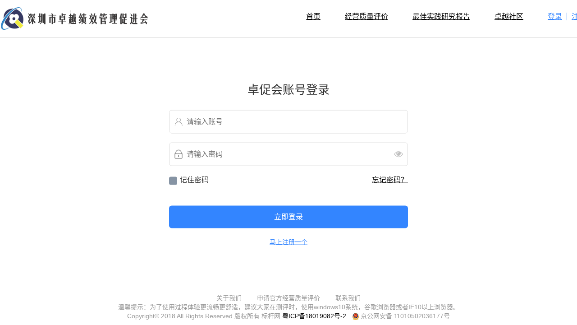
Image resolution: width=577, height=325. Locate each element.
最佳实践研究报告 (441, 16)
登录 (555, 16)
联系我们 (348, 298)
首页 (313, 16)
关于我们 (229, 298)
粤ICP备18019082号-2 (314, 316)
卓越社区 (509, 16)
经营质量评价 (366, 16)
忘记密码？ (390, 179)
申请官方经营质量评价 (288, 298)
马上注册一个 (288, 241)
